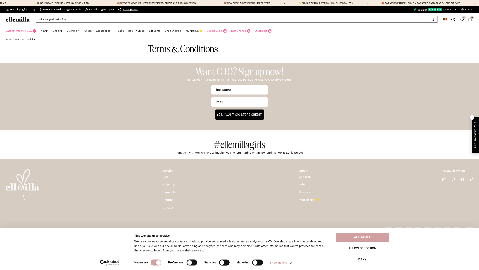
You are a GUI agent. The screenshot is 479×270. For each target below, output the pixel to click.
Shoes (88, 30)
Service (168, 171)
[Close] (472, 117)
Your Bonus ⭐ (194, 30)
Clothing (72, 30)
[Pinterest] (453, 180)
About (303, 171)
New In (44, 30)
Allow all (362, 237)
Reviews (304, 192)
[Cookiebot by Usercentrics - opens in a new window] (109, 263)
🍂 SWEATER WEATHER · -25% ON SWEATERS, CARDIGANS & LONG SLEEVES (142, 3)
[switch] (192, 263)
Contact (168, 207)
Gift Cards (155, 30)
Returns (168, 200)
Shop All (57, 30)
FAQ (165, 176)
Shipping (169, 184)
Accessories (103, 30)
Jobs (302, 184)
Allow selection (362, 248)
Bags (121, 30)
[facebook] (462, 180)
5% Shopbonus (130, 9)
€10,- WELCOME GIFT (475, 135)
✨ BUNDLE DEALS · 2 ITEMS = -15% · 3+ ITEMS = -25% (47, 3)
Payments (169, 192)
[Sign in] (453, 19)
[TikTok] (471, 180)
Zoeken (432, 19)
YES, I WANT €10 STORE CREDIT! (240, 114)
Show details (278, 262)
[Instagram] (444, 180)
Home (9, 39)
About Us (305, 176)
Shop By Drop (173, 30)
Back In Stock (136, 30)
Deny (362, 259)
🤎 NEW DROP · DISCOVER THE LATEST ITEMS (233, 3)
